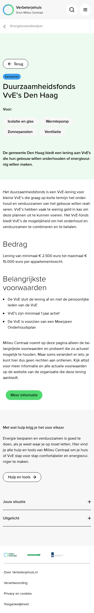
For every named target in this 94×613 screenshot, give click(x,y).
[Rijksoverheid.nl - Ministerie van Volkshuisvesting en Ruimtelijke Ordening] (60, 554)
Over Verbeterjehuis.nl (21, 572)
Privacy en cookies (18, 594)
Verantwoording (15, 583)
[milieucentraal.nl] (12, 554)
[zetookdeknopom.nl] (36, 554)
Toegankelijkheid (16, 604)
